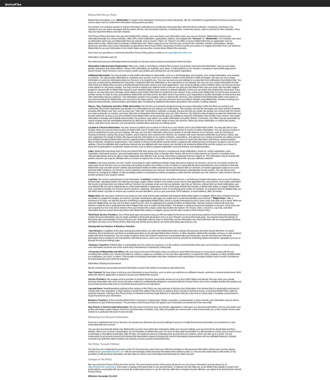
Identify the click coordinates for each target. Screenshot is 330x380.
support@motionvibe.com (179, 52)
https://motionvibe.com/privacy (102, 367)
